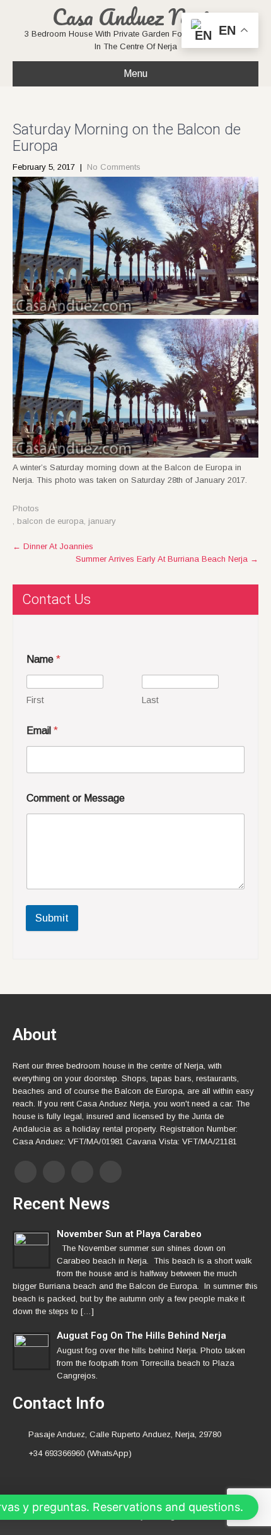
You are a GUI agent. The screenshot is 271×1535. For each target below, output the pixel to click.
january (102, 521)
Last (150, 700)
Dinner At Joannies (53, 546)
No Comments (114, 167)
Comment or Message (75, 798)
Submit (52, 918)
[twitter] (54, 1172)
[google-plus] (82, 1172)
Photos (26, 508)
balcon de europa (50, 521)
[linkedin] (111, 1172)
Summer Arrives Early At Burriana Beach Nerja (167, 559)
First (35, 700)
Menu (135, 73)
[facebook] (25, 1172)
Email (42, 730)
